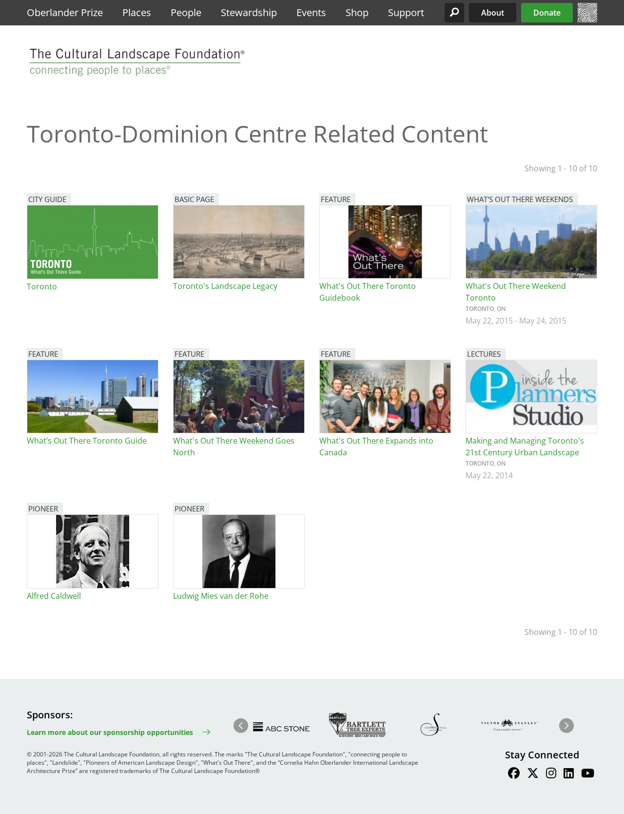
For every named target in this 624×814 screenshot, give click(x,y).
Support (406, 12)
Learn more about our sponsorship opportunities (110, 732)
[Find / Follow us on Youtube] (587, 774)
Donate (547, 12)
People (186, 12)
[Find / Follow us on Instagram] (551, 774)
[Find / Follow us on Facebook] (514, 774)
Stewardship (249, 12)
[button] (454, 12)
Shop (357, 12)
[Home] (587, 19)
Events (311, 12)
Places (136, 12)
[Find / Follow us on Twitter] (533, 774)
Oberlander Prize (65, 12)
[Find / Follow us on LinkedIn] (569, 774)
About (492, 12)
